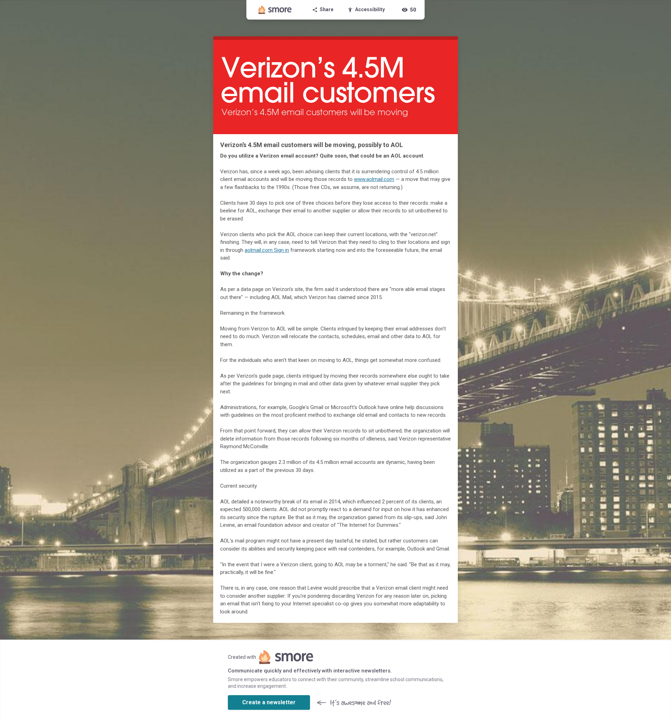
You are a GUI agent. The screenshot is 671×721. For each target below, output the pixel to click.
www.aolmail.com (374, 179)
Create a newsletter (269, 702)
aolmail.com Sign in (267, 250)
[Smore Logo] (275, 9)
